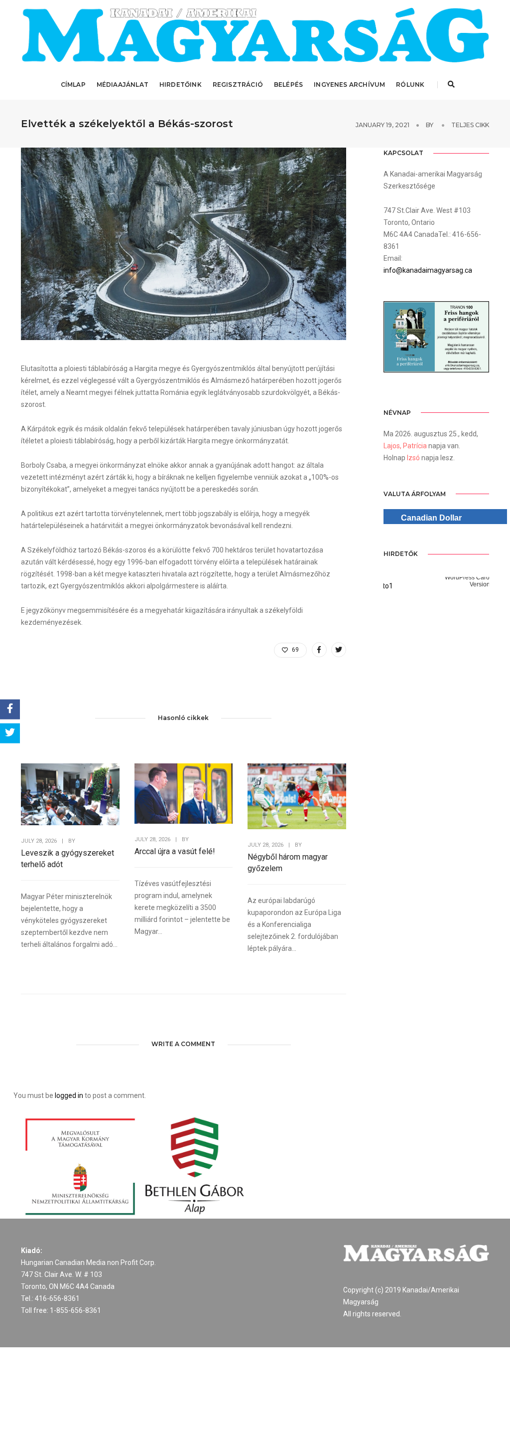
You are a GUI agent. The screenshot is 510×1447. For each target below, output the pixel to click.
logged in (69, 1095)
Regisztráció (238, 84)
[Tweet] (10, 733)
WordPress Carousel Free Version (434, 581)
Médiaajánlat (122, 84)
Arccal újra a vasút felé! (174, 851)
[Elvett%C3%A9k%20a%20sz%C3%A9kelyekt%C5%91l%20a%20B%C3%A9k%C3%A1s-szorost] (319, 649)
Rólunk (410, 84)
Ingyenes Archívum (349, 84)
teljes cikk (470, 125)
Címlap (73, 84)
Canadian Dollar (431, 518)
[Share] (10, 710)
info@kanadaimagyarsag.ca (427, 270)
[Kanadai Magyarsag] (255, 34)
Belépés (288, 84)
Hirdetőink (180, 84)
